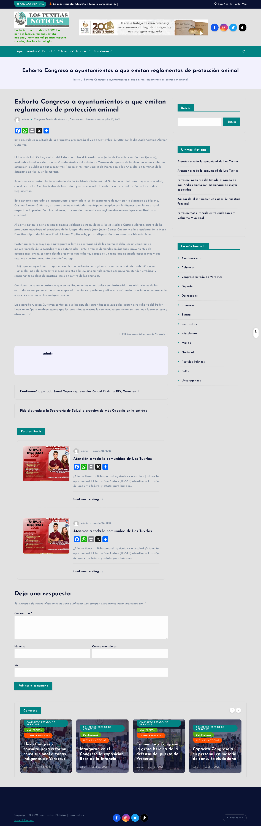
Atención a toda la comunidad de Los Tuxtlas (208, 161)
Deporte (187, 286)
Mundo (186, 343)
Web (17, 665)
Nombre (19, 646)
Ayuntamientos (27, 51)
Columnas (64, 51)
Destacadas (76, 119)
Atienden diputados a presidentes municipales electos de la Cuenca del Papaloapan (214, 749)
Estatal (47, 51)
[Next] (238, 710)
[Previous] (232, 710)
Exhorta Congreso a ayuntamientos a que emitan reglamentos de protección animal (136, 80)
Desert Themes (24, 820)
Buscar (186, 108)
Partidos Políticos (193, 362)
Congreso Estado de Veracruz (50, 119)
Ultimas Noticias (94, 119)
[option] (46, 746)
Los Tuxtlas (189, 324)
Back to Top (236, 818)
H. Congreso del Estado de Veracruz (144, 334)
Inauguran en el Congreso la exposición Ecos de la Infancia (45, 754)
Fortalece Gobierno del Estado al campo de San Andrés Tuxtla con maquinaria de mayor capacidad (207, 185)
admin (25, 119)
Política (186, 371)
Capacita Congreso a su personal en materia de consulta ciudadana (158, 754)
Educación (188, 305)
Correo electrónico (104, 646)
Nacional (82, 51)
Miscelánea (101, 51)
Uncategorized (191, 380)
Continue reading (86, 499)
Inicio (76, 80)
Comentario (23, 613)
